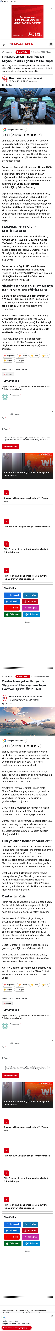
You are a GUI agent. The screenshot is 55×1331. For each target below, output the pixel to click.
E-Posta (6, 429)
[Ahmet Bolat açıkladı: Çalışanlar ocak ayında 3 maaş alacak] (27, 466)
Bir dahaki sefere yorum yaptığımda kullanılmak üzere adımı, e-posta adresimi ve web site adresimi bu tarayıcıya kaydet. (28, 439)
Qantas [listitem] (7, 1003)
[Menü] (4, 44)
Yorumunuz (15, 395)
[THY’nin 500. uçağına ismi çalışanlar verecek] (27, 517)
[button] (51, 44)
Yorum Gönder (10, 446)
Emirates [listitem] (8, 374)
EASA (6, 243)
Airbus (16, 140)
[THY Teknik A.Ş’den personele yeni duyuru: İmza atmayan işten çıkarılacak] (27, 569)
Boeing (44, 315)
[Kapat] (52, 9)
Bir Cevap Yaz (11, 380)
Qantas (28, 758)
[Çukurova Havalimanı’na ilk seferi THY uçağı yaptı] (27, 492)
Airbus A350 (45, 167)
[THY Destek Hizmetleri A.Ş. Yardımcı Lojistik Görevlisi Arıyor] (27, 543)
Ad (4, 418)
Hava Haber (15, 78)
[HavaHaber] (21, 44)
